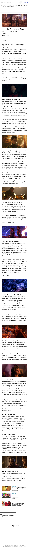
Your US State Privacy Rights (8, 546)
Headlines (10, 5)
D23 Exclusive (7, 533)
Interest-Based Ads (10, 547)
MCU (1, 518)
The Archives (6, 536)
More (4, 539)
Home (2, 5)
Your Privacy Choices (18, 547)
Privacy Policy (21, 545)
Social (5, 542)
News (5, 5)
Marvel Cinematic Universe (7, 516)
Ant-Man (4, 513)
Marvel (12, 515)
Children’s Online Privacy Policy (20, 546)
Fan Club (5, 530)
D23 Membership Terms (9, 545)
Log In (26, 2)
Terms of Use (16, 545)
